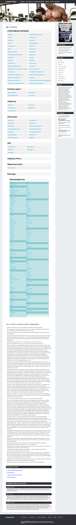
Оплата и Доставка (39, 1)
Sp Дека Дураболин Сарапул (62, 133)
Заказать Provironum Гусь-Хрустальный (64, 123)
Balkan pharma (61, 70)
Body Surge (60, 60)
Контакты (57, 1)
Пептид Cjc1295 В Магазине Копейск (15, 470)
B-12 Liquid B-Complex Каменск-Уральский (64, 116)
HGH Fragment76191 (62, 66)
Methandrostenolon (61, 68)
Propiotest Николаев (64, 125)
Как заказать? (29, 1)
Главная (22, 1)
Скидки (47, 1)
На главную (24, 517)
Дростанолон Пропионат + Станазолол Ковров (64, 119)
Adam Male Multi (61, 62)
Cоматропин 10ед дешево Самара (14, 474)
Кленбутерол (60, 72)
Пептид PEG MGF (61, 78)
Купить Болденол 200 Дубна (64, 135)
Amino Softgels (61, 76)
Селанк (59, 74)
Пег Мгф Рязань (10, 472)
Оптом (51, 1)
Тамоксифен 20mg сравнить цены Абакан (64, 128)
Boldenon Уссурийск (11, 477)
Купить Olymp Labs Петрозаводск (64, 131)
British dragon (60, 80)
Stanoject (60, 64)
